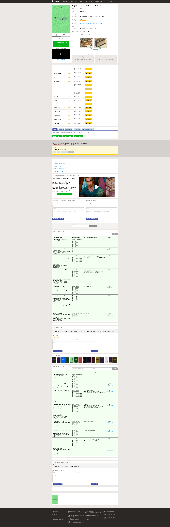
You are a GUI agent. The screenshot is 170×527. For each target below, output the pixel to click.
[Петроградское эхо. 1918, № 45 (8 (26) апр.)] (115, 360)
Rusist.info (56, 1)
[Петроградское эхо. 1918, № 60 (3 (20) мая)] (76, 360)
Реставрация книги (84, 37)
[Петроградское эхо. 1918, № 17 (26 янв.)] (71, 360)
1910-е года (72, 490)
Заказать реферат (57, 136)
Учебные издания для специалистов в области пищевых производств (92, 517)
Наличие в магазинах (59, 168)
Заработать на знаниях (87, 129)
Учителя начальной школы (73, 519)
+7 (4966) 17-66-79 (110, 255)
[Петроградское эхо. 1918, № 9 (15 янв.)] (97, 360)
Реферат (82, 23)
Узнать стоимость (68, 136)
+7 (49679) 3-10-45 (110, 249)
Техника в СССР (88, 519)
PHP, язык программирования (108, 511)
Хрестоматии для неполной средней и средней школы (76, 516)
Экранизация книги (61, 59)
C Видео (110, 1)
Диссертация (99, 23)
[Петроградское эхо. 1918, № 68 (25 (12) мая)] (54, 360)
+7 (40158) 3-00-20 (110, 313)
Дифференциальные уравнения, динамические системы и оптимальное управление (59, 517)
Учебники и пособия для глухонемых (59, 512)
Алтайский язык (55, 511)
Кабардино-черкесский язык (74, 511)
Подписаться (93, 226)
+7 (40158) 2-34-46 (110, 314)
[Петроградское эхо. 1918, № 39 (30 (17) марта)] (102, 360)
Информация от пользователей (61, 169)
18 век (76, 1)
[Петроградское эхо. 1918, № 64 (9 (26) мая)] (89, 360)
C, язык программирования (57, 519)
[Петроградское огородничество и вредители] (110, 360)
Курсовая (87, 23)
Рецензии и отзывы (58, 165)
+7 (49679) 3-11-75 (110, 248)
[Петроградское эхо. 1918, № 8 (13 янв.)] (84, 360)
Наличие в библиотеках (59, 163)
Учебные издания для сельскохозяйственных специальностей (93, 512)
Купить (61, 45)
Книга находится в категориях (61, 171)
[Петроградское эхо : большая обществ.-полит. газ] (106, 360)
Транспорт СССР (88, 513)
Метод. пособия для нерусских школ (75, 518)
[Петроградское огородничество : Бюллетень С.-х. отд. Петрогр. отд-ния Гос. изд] (58, 360)
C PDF (105, 1)
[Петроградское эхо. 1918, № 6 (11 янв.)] (80, 360)
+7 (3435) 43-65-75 (110, 269)
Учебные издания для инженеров (108, 514)
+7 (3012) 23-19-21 (110, 303)
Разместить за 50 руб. (58, 218)
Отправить (94, 351)
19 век (81, 1)
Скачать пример (78, 136)
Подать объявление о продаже (93, 203)
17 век (71, 1)
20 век (85, 1)
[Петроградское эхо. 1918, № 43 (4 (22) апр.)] (93, 360)
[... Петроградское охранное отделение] (67, 360)
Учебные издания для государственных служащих (109, 518)
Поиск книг (65, 1)
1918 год (56, 490)
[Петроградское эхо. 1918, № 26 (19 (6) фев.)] (63, 360)
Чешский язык (54, 514)
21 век (90, 1)
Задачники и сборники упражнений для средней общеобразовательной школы (76, 522)
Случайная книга (98, 1)
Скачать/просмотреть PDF (61, 42)
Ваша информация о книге (58, 470)
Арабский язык (105, 512)
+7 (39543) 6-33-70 (110, 278)
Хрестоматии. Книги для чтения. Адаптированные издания (74, 513)
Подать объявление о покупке (59, 203)
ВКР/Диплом (92, 23)
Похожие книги (57, 166)
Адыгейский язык (88, 521)
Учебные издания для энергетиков (108, 515)
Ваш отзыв (55, 335)
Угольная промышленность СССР (91, 515)
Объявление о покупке (59, 162)
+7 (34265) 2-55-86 (110, 286)
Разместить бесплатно (92, 218)
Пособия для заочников (56, 521)
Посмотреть (88, 69)
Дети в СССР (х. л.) (105, 520)
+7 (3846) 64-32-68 (110, 295)
